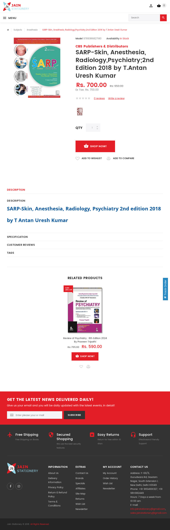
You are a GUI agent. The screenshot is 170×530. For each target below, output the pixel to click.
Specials (80, 483)
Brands (80, 478)
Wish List (80, 504)
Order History (110, 478)
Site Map (80, 494)
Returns (80, 499)
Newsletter (82, 509)
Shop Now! (98, 146)
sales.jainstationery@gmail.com (148, 513)
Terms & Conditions (54, 504)
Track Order (165, 288)
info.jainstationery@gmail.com (147, 509)
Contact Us (82, 473)
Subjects (18, 30)
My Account (110, 473)
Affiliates (80, 489)
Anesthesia (32, 30)
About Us (53, 473)
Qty (79, 127)
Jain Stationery (14, 524)
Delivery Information (54, 480)
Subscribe (74, 415)
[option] (85, 326)
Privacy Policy (55, 487)
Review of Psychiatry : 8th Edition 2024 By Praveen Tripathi (85, 340)
